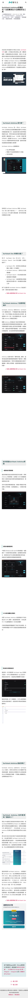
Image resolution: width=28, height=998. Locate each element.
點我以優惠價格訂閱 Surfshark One (16, 293)
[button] (26, 2)
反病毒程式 (17, 17)
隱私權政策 (17, 994)
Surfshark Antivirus (9, 15)
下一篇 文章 (14, 984)
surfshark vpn (5, 17)
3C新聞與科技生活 (6, 14)
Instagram (14, 971)
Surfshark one (19, 15)
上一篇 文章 (14, 981)
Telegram (6, 971)
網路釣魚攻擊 (9, 18)
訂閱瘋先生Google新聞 (15, 969)
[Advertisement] (14, 34)
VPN (12, 17)
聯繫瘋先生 (11, 994)
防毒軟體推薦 (17, 18)
